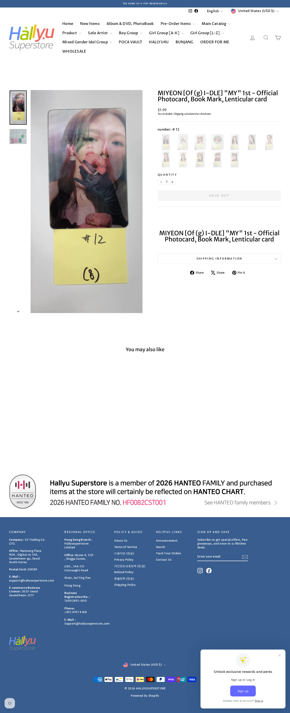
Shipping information (219, 258)
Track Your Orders (168, 553)
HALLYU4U (159, 42)
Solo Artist (98, 33)
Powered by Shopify (145, 696)
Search (160, 547)
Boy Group (129, 33)
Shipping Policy (125, 585)
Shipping (179, 114)
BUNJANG (184, 42)
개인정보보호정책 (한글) (129, 566)
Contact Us (164, 560)
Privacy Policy (123, 560)
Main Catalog (214, 23)
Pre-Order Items (176, 23)
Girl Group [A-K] (164, 33)
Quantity (167, 175)
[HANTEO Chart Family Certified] (145, 491)
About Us (120, 541)
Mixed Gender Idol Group (85, 42)
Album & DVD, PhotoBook (130, 23)
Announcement (167, 541)
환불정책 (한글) (124, 578)
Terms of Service (125, 547)
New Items (90, 23)
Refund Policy (123, 572)
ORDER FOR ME (215, 42)
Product (70, 33)
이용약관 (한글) (124, 553)
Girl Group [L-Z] (205, 33)
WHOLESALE (74, 51)
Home (67, 23)
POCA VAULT (130, 42)
